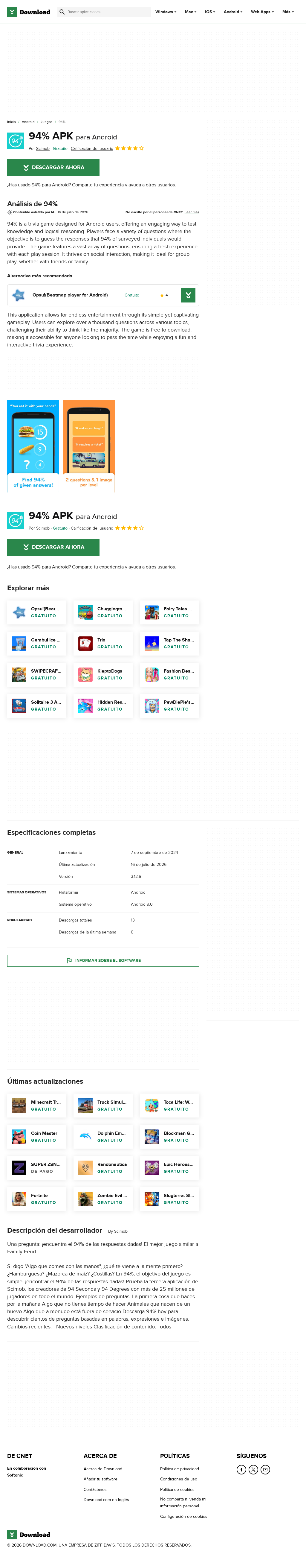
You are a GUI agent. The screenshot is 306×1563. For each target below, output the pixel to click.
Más (286, 11)
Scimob (121, 1231)
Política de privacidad (179, 1468)
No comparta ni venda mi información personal (183, 1503)
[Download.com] (28, 12)
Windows (164, 12)
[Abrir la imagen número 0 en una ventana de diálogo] (33, 446)
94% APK (73, 136)
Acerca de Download (103, 1468)
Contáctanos (95, 1489)
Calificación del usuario (92, 148)
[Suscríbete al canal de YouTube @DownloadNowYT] (265, 1469)
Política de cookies (177, 1489)
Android (231, 12)
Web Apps (260, 12)
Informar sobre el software (108, 960)
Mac (189, 12)
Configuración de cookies (183, 1516)
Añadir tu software (100, 1479)
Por (39, 148)
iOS (208, 12)
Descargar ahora (58, 167)
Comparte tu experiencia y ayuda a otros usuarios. (124, 185)
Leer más (192, 212)
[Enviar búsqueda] (62, 12)
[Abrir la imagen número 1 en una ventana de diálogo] (89, 446)
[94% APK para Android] (15, 141)
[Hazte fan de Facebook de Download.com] (241, 1469)
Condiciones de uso (178, 1479)
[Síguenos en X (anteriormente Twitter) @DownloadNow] (253, 1469)
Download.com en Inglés (106, 1499)
